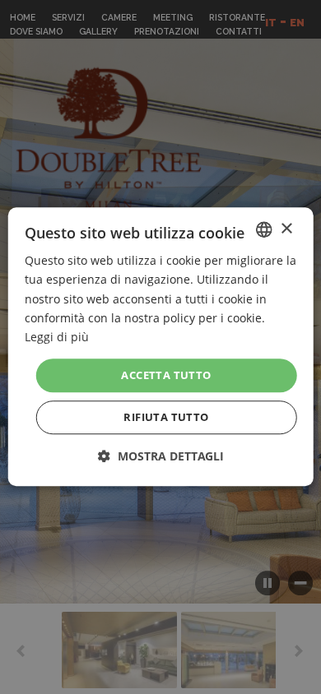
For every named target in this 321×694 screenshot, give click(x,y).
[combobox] (263, 229)
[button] (161, 456)
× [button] (286, 229)
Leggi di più (57, 337)
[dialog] (161, 346)
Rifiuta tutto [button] (165, 417)
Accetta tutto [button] (166, 375)
